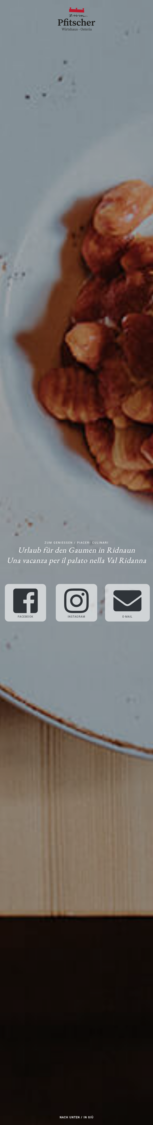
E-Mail (127, 617)
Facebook (25, 617)
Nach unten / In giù (76, 1117)
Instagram (76, 617)
